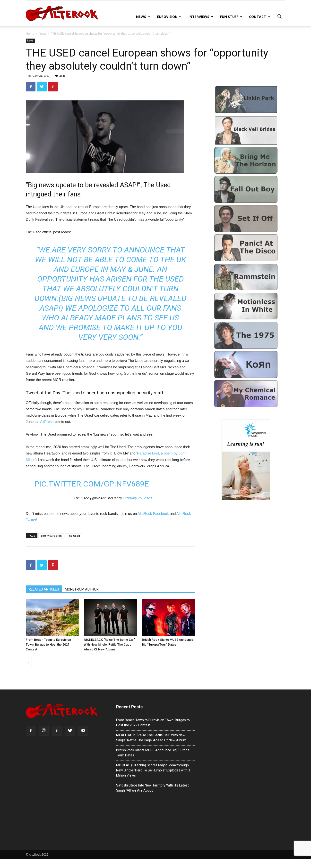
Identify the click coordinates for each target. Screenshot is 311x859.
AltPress (47, 422)
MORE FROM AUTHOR (82, 589)
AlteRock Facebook (153, 513)
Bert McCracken (51, 535)
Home (30, 34)
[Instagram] (44, 731)
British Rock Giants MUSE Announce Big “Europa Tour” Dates (168, 642)
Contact (257, 16)
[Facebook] (30, 731)
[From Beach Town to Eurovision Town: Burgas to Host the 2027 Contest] (52, 617)
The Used (73, 535)
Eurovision (167, 16)
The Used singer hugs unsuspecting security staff (113, 393)
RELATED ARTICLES (44, 589)
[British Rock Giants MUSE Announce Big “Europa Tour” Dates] (168, 617)
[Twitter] (70, 731)
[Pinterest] (57, 731)
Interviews (199, 16)
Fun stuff (229, 16)
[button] (279, 17)
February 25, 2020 (137, 498)
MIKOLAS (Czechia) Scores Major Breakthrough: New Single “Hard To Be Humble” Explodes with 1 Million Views (153, 770)
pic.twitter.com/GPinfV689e (91, 483)
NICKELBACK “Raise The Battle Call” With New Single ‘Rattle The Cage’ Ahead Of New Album (109, 644)
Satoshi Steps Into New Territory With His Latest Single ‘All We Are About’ (152, 787)
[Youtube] (83, 731)
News (141, 16)
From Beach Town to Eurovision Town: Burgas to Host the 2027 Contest (48, 644)
